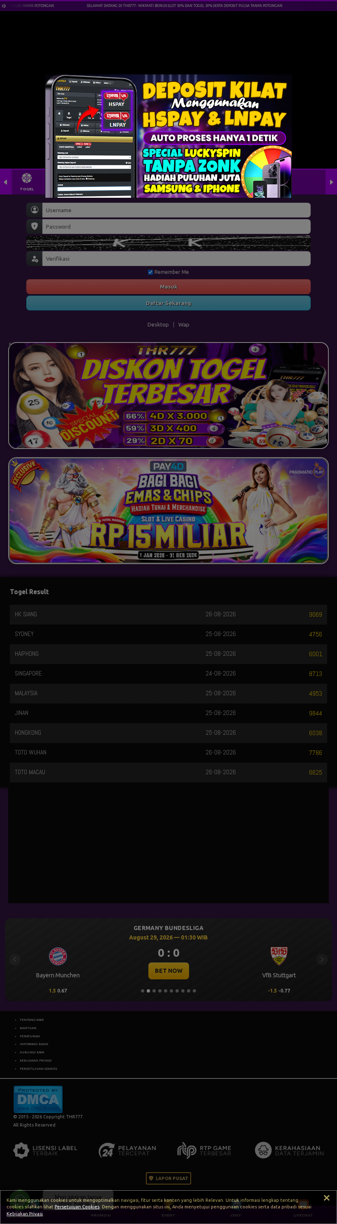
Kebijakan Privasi (25, 1213)
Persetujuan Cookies (77, 1206)
